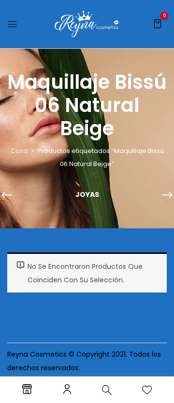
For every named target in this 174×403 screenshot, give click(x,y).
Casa (19, 150)
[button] (157, 23)
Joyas (87, 195)
